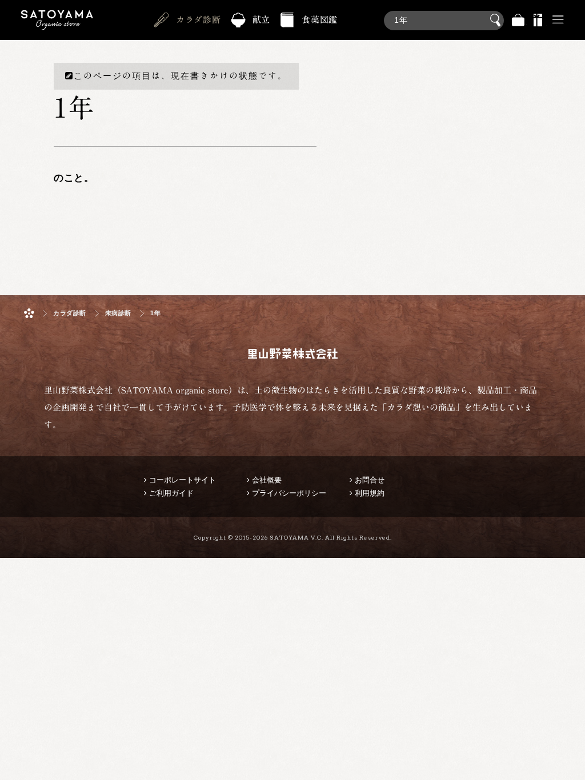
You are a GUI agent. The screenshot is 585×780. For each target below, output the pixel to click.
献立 (262, 19)
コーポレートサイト (182, 480)
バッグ (518, 20)
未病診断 (118, 313)
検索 (497, 20)
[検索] (444, 14)
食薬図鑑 (320, 19)
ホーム (29, 313)
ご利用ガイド (171, 493)
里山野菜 (57, 20)
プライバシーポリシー (289, 493)
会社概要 (267, 480)
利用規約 (369, 493)
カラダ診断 (198, 19)
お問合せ (369, 480)
